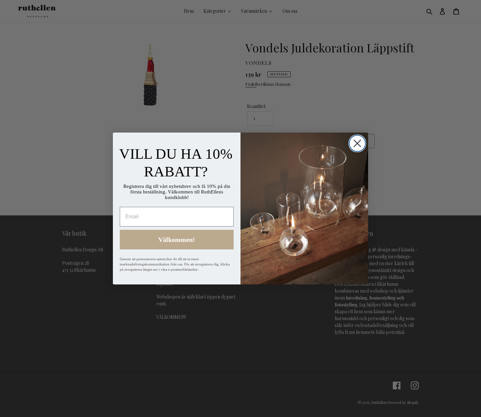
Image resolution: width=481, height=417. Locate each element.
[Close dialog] (357, 143)
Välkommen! (176, 239)
